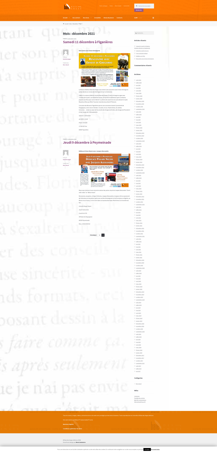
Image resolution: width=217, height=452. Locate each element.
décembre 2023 (140, 165)
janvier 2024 (139, 162)
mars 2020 (138, 284)
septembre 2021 (140, 236)
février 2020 (139, 286)
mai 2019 (138, 310)
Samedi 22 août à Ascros (142, 51)
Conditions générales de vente (72, 428)
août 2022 (138, 207)
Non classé (66, 65)
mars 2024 (138, 157)
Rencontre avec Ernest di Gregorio (145, 59)
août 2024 (138, 143)
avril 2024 (138, 154)
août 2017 (138, 366)
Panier (111, 6)
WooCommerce (80, 442)
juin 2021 (138, 244)
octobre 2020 (139, 265)
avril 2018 (138, 345)
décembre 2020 (140, 260)
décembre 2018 (140, 323)
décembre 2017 (140, 355)
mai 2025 (138, 120)
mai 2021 (138, 247)
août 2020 (138, 270)
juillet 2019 (138, 305)
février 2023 (139, 191)
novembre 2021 (140, 231)
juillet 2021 (138, 241)
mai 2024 (138, 151)
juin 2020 (138, 276)
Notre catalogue (103, 6)
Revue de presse (109, 18)
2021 (70, 23)
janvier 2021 (139, 257)
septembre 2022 (140, 204)
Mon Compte (118, 6)
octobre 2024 (139, 138)
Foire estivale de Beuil (141, 53)
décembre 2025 (140, 101)
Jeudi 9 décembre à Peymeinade (87, 142)
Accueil (65, 18)
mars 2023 (138, 188)
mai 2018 (138, 342)
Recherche (139, 10)
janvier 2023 (139, 194)
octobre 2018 (139, 329)
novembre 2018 (140, 326)
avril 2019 (138, 313)
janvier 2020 (139, 289)
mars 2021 (138, 252)
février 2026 (139, 96)
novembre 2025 (140, 104)
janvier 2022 (139, 225)
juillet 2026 (138, 82)
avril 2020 (138, 281)
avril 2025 (138, 122)
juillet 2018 (138, 337)
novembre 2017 (140, 358)
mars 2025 (138, 125)
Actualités (97, 18)
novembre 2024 (140, 135)
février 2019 (139, 318)
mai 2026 (138, 88)
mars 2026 (138, 93)
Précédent (93, 235)
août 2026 (138, 80)
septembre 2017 (140, 363)
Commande (126, 6)
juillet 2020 (138, 273)
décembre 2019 (140, 292)
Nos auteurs (76, 18)
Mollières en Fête (140, 56)
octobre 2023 (139, 170)
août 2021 (138, 239)
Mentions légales (68, 424)
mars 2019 (138, 315)
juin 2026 (138, 85)
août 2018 (138, 334)
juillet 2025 (138, 114)
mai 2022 (138, 215)
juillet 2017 (138, 368)
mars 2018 (138, 347)
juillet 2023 (138, 178)
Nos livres (86, 18)
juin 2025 (138, 117)
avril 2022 (138, 218)
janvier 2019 (139, 321)
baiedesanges (67, 59)
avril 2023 (138, 186)
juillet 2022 (138, 210)
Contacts (119, 18)
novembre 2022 (140, 199)
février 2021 (139, 255)
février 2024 (139, 159)
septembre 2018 (140, 331)
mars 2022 (138, 220)
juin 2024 (138, 149)
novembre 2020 (140, 262)
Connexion (137, 396)
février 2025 (139, 127)
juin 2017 (138, 371)
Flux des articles (139, 398)
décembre (75, 23)
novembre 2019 (140, 294)
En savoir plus (155, 449)
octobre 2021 (139, 233)
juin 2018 (138, 339)
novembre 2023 (140, 167)
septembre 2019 (140, 300)
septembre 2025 (140, 109)
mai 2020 (138, 278)
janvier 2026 (139, 98)
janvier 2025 (139, 130)
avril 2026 (138, 90)
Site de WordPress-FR (139, 402)
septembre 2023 (140, 173)
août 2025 (138, 112)
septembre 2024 (140, 141)
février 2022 (139, 223)
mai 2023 (138, 183)
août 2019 (138, 302)
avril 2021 (138, 249)
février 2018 (139, 350)
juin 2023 (138, 180)
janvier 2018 (139, 353)
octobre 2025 (139, 106)
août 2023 (138, 175)
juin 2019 (138, 308)
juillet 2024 (138, 146)
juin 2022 (138, 212)
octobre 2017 (139, 361)
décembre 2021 (140, 228)
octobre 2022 (139, 202)
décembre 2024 (140, 133)
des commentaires (140, 400)
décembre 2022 (140, 196)
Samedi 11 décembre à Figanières (87, 42)
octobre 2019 (139, 297)
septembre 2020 (140, 268)
